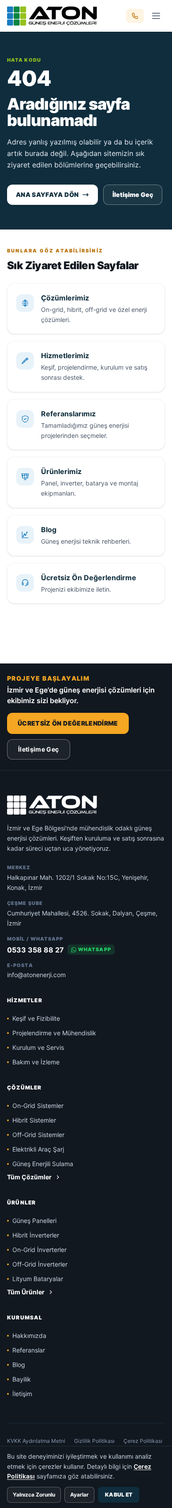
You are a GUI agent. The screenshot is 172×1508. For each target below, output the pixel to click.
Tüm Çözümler (29, 1177)
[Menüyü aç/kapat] (156, 16)
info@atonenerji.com (36, 974)
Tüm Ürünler (26, 1292)
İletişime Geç (132, 194)
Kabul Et (118, 1494)
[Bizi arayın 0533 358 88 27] (135, 16)
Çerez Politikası (142, 1441)
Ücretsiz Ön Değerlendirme (68, 723)
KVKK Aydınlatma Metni (36, 1441)
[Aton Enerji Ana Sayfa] (52, 16)
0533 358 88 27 (35, 949)
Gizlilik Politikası (94, 1441)
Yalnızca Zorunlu (34, 1494)
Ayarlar (79, 1494)
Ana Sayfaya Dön (47, 194)
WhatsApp (94, 949)
